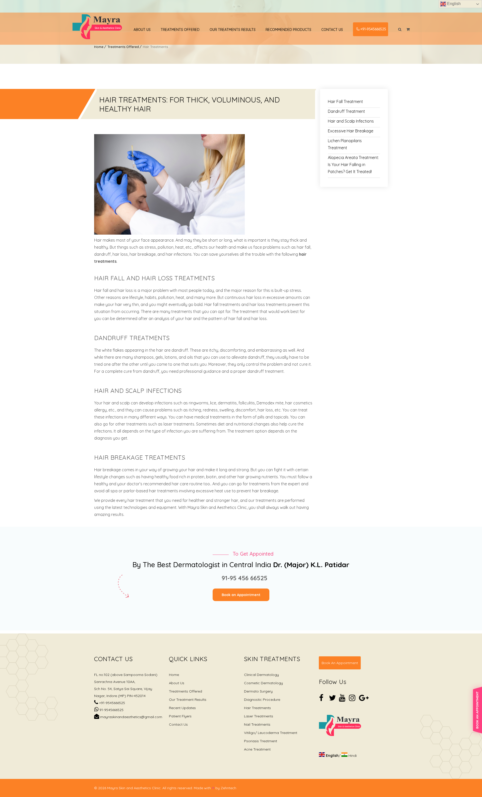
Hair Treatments (257, 708)
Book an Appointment (241, 595)
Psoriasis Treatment (260, 741)
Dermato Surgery (258, 691)
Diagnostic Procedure (262, 699)
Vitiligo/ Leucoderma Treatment (270, 732)
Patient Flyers (180, 716)
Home (98, 47)
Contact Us (332, 29)
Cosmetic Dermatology (263, 683)
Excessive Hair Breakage (350, 130)
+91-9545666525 (373, 29)
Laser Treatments (258, 716)
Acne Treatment (257, 749)
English (453, 4)
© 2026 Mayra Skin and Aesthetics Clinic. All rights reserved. (143, 788)
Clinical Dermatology (261, 674)
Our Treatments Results (233, 29)
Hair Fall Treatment (345, 101)
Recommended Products (288, 29)
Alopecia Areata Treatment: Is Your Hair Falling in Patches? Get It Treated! (353, 164)
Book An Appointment (340, 663)
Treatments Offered (180, 29)
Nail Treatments (257, 724)
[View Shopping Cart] (408, 29)
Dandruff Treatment (346, 111)
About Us (142, 29)
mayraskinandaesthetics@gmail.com (130, 717)
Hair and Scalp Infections (351, 121)
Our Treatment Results (187, 699)
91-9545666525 (111, 710)
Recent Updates (182, 708)
